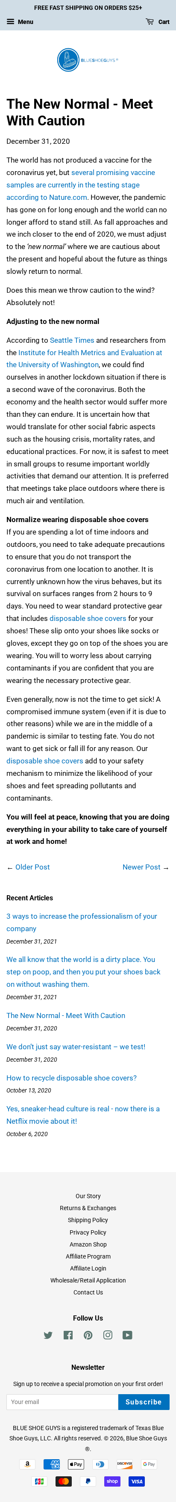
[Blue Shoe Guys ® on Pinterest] (88, 1337)
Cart (163, 21)
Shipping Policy (88, 1220)
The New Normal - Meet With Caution (65, 1015)
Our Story (88, 1196)
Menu (25, 21)
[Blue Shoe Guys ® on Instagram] (107, 1337)
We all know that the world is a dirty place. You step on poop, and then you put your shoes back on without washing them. (83, 971)
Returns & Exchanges (88, 1208)
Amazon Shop (88, 1244)
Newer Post (142, 867)
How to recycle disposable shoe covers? (71, 1078)
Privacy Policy (88, 1232)
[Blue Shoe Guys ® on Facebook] (68, 1337)
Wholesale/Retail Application (88, 1280)
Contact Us (88, 1292)
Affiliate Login (88, 1268)
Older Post (32, 867)
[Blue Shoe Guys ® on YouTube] (127, 1337)
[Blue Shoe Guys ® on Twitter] (48, 1337)
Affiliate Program (88, 1256)
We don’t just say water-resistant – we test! (75, 1046)
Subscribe (144, 1402)
